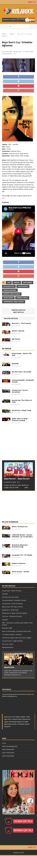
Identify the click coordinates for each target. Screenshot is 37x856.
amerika (16, 282)
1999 (8, 282)
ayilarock (18, 51)
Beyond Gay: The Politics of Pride (22, 401)
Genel (27, 51)
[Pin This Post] (18, 86)
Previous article (18, 310)
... (21, 675)
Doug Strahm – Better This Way (22, 354)
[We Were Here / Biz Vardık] (6, 373)
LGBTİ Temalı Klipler (8, 756)
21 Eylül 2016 (8, 51)
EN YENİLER (6, 349)
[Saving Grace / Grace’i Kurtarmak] (6, 391)
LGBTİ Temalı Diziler (8, 749)
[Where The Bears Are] (6, 528)
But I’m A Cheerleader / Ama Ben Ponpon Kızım (16, 631)
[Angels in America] (6, 565)
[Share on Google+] (18, 91)
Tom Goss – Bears (7, 644)
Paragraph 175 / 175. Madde (22, 555)
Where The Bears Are (20, 527)
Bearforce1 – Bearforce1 (17, 478)
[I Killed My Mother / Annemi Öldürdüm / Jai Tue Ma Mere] (6, 536)
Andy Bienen (27, 282)
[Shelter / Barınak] (6, 333)
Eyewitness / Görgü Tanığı (21, 410)
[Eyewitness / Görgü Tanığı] (6, 412)
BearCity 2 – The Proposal (21, 323)
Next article (18, 312)
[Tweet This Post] (18, 81)
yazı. (3, 198)
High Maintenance (7, 647)
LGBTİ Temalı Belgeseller (9, 746)
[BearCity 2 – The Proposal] (6, 325)
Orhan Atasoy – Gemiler (20, 572)
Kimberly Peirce (22, 298)
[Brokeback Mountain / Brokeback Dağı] (6, 546)
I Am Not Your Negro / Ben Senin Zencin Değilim (16, 638)
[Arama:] (19, 26)
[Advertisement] (17, 445)
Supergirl (5, 619)
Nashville (15, 363)
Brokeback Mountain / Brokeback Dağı (20, 546)
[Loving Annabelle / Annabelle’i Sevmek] (6, 381)
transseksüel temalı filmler (14, 302)
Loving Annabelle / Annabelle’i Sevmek (23, 381)
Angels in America (18, 563)
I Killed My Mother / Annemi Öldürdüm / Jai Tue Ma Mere (22, 536)
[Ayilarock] (18, 11)
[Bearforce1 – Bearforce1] (18, 475)
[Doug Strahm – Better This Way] (6, 355)
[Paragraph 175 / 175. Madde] (6, 556)
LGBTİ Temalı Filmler (8, 753)
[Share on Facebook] (18, 77)
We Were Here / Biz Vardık (21, 372)
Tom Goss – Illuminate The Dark (12, 616)
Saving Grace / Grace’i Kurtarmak (20, 391)
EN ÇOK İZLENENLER (10, 522)
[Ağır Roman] (6, 340)
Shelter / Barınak (18, 331)
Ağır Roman (16, 339)
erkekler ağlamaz (10, 290)
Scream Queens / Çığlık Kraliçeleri (12, 641)
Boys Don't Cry (9, 286)
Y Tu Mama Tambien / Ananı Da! (12, 634)
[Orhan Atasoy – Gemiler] (6, 573)
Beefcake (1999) (7, 628)
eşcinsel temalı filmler (12, 294)
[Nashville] (6, 365)
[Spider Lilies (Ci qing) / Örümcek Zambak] (6, 420)
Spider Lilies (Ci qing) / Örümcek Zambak (20, 419)
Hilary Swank (8, 298)
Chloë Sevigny (23, 286)
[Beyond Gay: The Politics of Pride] (6, 402)
